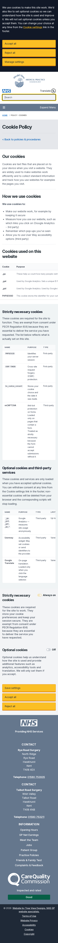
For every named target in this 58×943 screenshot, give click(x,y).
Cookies (29, 929)
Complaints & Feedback (29, 865)
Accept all (10, 43)
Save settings (12, 687)
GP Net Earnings (29, 834)
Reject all (10, 52)
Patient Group (29, 850)
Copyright (29, 934)
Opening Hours (29, 829)
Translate (45, 90)
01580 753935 (36, 777)
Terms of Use (29, 916)
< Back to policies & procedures (21, 139)
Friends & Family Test (29, 860)
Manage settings (14, 61)
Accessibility (29, 925)
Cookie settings (32, 27)
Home (4, 115)
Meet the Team (29, 839)
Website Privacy (29, 920)
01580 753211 (36, 816)
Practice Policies (29, 855)
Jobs (29, 845)
